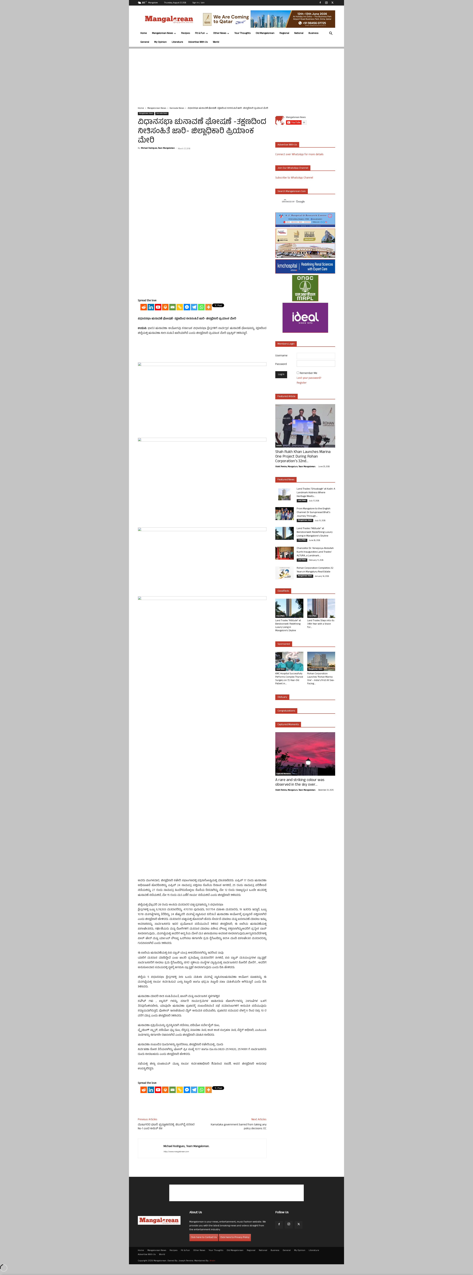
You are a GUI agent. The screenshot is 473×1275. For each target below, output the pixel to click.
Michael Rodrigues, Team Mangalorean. (158, 148)
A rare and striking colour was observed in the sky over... (299, 782)
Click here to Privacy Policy (234, 1237)
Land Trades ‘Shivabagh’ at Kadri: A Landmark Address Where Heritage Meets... (316, 493)
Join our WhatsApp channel (293, 168)
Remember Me (308, 373)
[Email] (172, 307)
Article (279, 445)
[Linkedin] (151, 307)
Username (281, 356)
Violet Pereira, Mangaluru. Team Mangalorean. (295, 466)
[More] (208, 307)
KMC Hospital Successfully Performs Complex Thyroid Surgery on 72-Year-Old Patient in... (289, 679)
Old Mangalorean (265, 33)
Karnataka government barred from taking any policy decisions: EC (238, 1127)
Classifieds (302, 540)
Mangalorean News (162, 33)
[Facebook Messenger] (187, 307)
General (144, 42)
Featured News (286, 480)
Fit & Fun (200, 33)
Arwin (212, 1261)
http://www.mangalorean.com (176, 1151)
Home (143, 33)
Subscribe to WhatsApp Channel (294, 178)
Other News (219, 33)
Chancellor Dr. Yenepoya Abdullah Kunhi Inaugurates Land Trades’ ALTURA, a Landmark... (315, 552)
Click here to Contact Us (204, 1237)
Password (281, 364)
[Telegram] (194, 307)
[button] (330, 34)
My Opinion (160, 42)
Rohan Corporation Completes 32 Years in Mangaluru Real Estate (315, 570)
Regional (284, 33)
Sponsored (284, 644)
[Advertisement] (236, 74)
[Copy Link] (179, 307)
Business (313, 33)
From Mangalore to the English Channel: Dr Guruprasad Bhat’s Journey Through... (313, 512)
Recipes (185, 33)
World (216, 42)
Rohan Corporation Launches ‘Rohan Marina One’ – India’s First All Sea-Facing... (320, 679)
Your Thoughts (242, 33)
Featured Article (286, 396)
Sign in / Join (199, 3)
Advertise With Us (198, 42)
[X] (332, 2)
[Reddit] (143, 307)
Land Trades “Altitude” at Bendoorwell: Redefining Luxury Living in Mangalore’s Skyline (315, 532)
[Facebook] (320, 2)
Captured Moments (288, 725)
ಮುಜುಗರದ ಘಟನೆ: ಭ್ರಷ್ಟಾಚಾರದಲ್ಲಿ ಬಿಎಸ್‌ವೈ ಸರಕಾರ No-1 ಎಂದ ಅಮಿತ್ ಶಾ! (166, 1127)
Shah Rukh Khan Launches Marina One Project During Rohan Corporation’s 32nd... (303, 457)
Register (302, 383)
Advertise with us (287, 145)
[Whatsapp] (201, 307)
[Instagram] (326, 2)
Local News (302, 500)
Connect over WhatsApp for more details (299, 154)
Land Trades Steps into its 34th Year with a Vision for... (320, 624)
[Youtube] (158, 307)
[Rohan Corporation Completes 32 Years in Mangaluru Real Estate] (284, 572)
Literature (177, 42)
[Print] (165, 307)
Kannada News (177, 108)
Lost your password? (309, 378)
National (298, 33)
